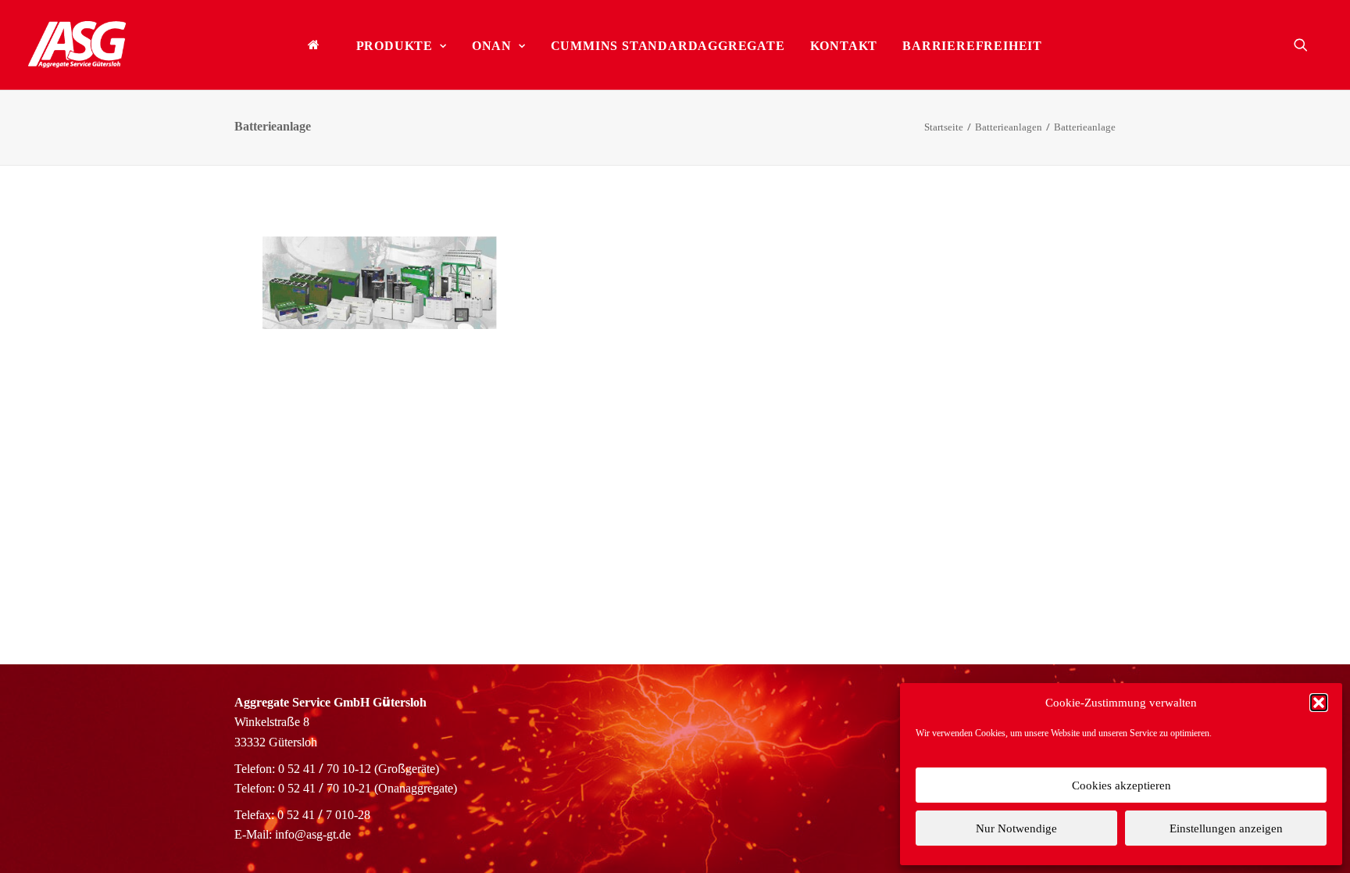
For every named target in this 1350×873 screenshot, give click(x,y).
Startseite (943, 127)
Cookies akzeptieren (1121, 785)
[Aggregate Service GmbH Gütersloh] (77, 44)
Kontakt (844, 45)
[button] (1319, 702)
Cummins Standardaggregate (668, 45)
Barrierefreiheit (972, 45)
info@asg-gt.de (313, 834)
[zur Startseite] (319, 44)
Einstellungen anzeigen (1226, 828)
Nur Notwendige (1016, 828)
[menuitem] (319, 44)
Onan (492, 45)
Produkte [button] (394, 45)
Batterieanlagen (1008, 127)
